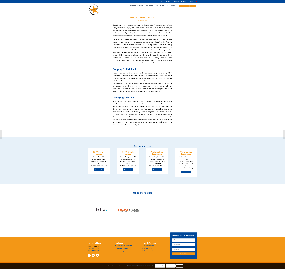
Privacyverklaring (149, 245)
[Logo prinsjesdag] (94, 9)
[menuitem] (161, 1)
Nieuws (168, 1)
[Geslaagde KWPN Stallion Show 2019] (1, 134)
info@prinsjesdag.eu (94, 250)
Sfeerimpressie (175, 1)
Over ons (161, 1)
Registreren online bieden (124, 245)
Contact (191, 1)
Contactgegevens (122, 251)
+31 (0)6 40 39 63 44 (94, 248)
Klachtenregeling (149, 251)
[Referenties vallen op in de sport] (284, 134)
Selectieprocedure (122, 248)
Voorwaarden (148, 248)
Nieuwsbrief (184, 1)
